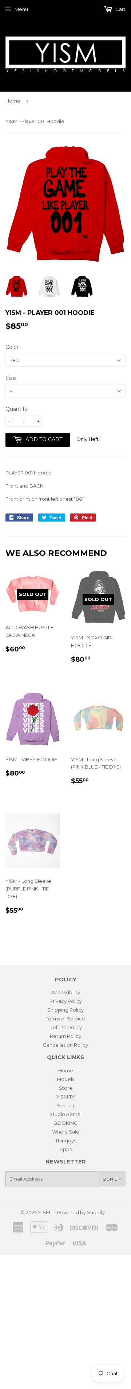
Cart (120, 9)
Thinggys (65, 1140)
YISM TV (65, 1097)
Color (12, 347)
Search (65, 1105)
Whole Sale (65, 1132)
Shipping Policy (65, 1010)
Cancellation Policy (65, 1045)
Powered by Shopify (81, 1212)
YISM (44, 1212)
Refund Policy (65, 1027)
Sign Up (112, 1179)
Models (65, 1079)
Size (10, 378)
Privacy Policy (65, 1001)
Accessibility (65, 992)
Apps (66, 1149)
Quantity (16, 409)
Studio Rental (65, 1114)
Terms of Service (65, 1018)
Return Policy (65, 1036)
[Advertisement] (65, 1321)
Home (12, 101)
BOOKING (65, 1123)
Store (65, 1088)
